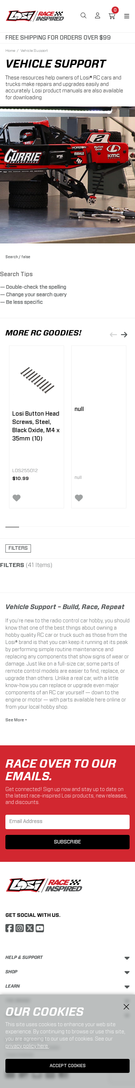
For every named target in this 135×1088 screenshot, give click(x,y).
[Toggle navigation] (122, 16)
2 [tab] (26, 529)
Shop (11, 972)
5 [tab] (67, 529)
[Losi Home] (34, 15)
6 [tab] (81, 529)
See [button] (9, 720)
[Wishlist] (39, 498)
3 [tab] (40, 529)
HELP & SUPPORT (23, 957)
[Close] (126, 1007)
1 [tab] (12, 529)
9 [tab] (123, 529)
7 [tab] (95, 529)
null (79, 409)
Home (10, 50)
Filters (18, 548)
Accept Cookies (68, 1066)
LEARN (12, 986)
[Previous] (113, 334)
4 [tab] (53, 529)
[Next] (124, 334)
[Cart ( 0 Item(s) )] (112, 16)
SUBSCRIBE (67, 842)
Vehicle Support (34, 50)
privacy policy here (27, 1046)
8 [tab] (109, 529)
